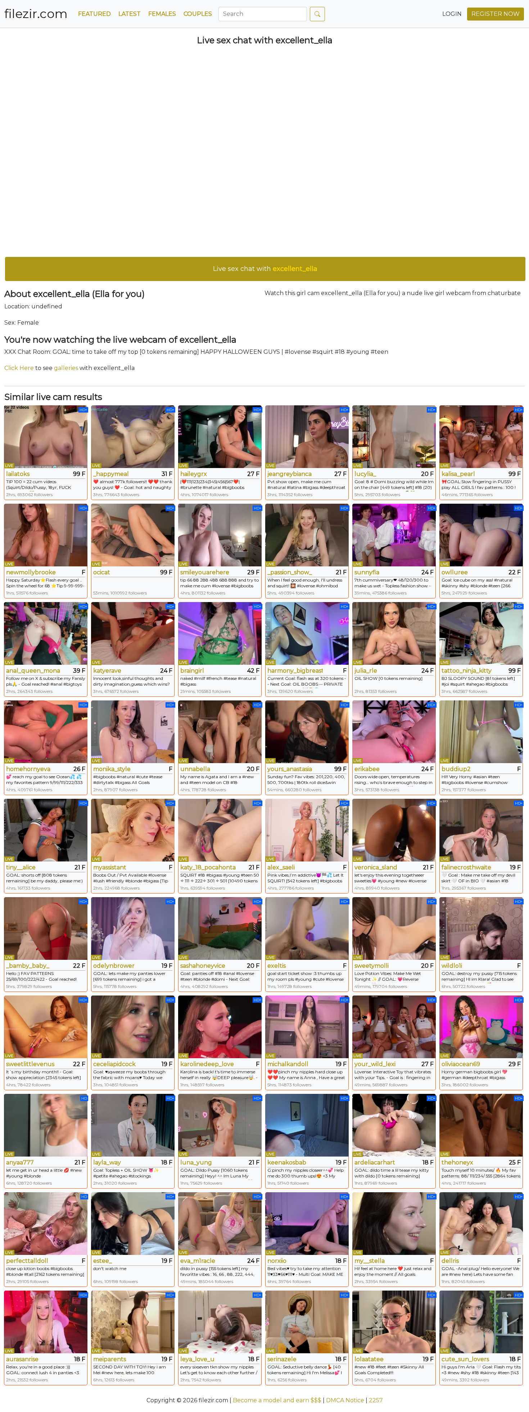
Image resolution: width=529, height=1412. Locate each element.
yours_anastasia (289, 769)
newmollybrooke (31, 572)
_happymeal (111, 474)
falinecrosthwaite (466, 867)
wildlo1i (452, 965)
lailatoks (18, 474)
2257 (376, 1400)
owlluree (455, 572)
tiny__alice (21, 867)
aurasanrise (22, 1359)
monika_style (112, 769)
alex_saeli (281, 867)
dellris (450, 1260)
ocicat (101, 572)
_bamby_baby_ (27, 965)
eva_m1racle (197, 1260)
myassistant (109, 867)
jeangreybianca (289, 474)
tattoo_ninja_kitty (467, 670)
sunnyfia (366, 572)
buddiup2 (456, 769)
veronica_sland (375, 867)
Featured (94, 13)
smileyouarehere (204, 572)
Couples (198, 13)
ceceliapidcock (114, 1064)
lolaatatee (369, 1359)
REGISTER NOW (495, 13)
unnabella (195, 769)
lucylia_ (365, 474)
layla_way (107, 1162)
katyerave (107, 670)
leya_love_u (197, 1359)
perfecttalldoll (27, 1260)
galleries (66, 368)
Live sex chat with (265, 269)
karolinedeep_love (207, 1064)
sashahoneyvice (202, 965)
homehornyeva (28, 769)
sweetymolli (371, 965)
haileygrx (193, 474)
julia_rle (365, 670)
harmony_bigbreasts (295, 670)
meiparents (109, 1359)
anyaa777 (20, 1162)
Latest (129, 13)
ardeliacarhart (374, 1162)
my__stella (369, 1260)
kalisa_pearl (458, 474)
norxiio (276, 1260)
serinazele (282, 1359)
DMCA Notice (345, 1400)
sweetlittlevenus (30, 1064)
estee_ (102, 1260)
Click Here (19, 368)
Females (162, 13)
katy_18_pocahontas (208, 867)
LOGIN (452, 13)
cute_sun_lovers (465, 1359)
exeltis (276, 965)
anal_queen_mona (33, 670)
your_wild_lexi (374, 1064)
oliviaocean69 (461, 1064)
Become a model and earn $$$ (277, 1400)
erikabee (367, 769)
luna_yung (196, 1162)
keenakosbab (286, 1162)
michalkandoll (287, 1064)
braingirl (192, 670)
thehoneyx (457, 1162)
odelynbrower (114, 965)
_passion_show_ (289, 572)
